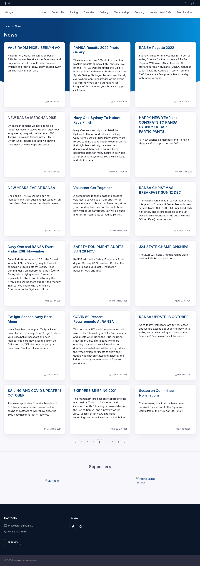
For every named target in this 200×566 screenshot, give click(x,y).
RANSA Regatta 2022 (156, 48)
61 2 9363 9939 (17, 531)
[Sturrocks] (52, 481)
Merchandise (184, 12)
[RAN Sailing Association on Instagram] (9, 3)
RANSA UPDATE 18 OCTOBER (164, 317)
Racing (74, 12)
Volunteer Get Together (92, 188)
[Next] (124, 442)
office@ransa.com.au (20, 525)
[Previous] (75, 442)
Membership (121, 12)
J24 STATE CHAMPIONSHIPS (163, 247)
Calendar (88, 12)
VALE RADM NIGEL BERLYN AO (34, 48)
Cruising (139, 12)
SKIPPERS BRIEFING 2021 (94, 391)
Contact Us (57, 12)
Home (42, 12)
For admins (13, 542)
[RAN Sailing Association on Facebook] (6, 3)
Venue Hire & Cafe (160, 12)
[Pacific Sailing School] (148, 480)
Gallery (104, 12)
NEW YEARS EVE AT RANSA (31, 188)
